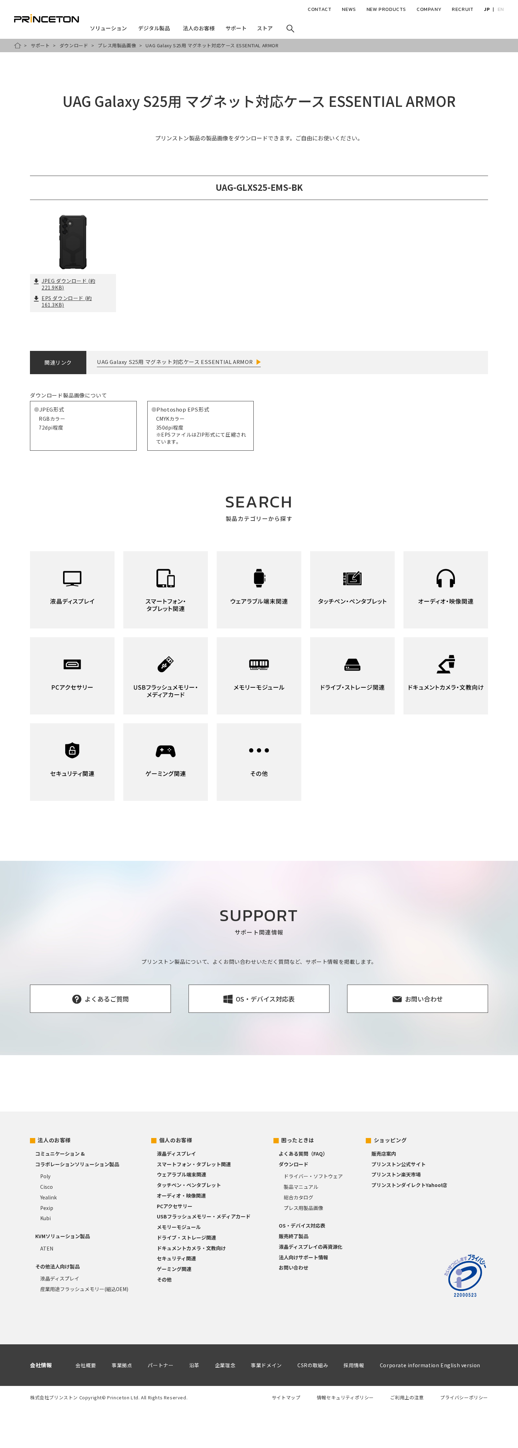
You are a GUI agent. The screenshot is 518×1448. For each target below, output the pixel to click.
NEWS (349, 9)
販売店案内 (383, 1153)
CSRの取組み (312, 1365)
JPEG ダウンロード (68, 284)
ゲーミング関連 (174, 1268)
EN (501, 9)
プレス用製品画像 (117, 45)
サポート (40, 45)
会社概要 (85, 1365)
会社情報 (41, 1365)
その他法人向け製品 (57, 1266)
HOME (17, 45)
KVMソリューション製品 (62, 1236)
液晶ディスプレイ (59, 1278)
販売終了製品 (293, 1236)
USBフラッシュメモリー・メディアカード (204, 1216)
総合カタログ (298, 1197)
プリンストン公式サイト (398, 1164)
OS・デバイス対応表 (302, 1225)
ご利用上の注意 (407, 1397)
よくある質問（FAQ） (303, 1153)
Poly (45, 1176)
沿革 (194, 1365)
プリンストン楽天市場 (396, 1174)
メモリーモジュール (179, 1226)
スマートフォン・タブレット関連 (194, 1164)
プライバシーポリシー (464, 1397)
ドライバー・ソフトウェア (313, 1176)
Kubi (45, 1218)
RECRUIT (462, 9)
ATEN (46, 1248)
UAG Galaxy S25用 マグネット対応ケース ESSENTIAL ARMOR (175, 361)
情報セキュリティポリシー (345, 1397)
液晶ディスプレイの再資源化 (311, 1246)
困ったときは (297, 1140)
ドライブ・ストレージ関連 (186, 1237)
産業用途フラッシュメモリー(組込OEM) (84, 1288)
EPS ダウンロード (67, 301)
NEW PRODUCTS (386, 9)
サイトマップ (286, 1397)
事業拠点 (122, 1365)
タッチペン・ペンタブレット (189, 1184)
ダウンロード (74, 45)
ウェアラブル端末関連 (181, 1174)
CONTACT (319, 9)
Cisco (46, 1186)
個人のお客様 (175, 1140)
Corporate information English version (430, 1365)
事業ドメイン (266, 1365)
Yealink (48, 1197)
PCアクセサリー (174, 1206)
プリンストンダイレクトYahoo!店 (409, 1184)
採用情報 (354, 1365)
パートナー (160, 1365)
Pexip (46, 1207)
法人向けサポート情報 (303, 1257)
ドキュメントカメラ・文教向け (191, 1248)
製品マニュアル (301, 1186)
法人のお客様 (54, 1140)
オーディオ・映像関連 (181, 1195)
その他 (164, 1279)
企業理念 (225, 1365)
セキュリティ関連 (176, 1258)
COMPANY (429, 9)
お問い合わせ (293, 1267)
